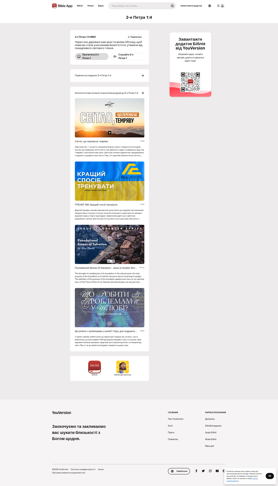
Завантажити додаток (191, 5)
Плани (90, 5)
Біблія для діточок (122, 375)
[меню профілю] (220, 6)
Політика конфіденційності (83, 469)
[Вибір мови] (210, 6)
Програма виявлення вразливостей (68, 472)
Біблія (80, 5)
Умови (101, 469)
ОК (269, 476)
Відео (101, 5)
